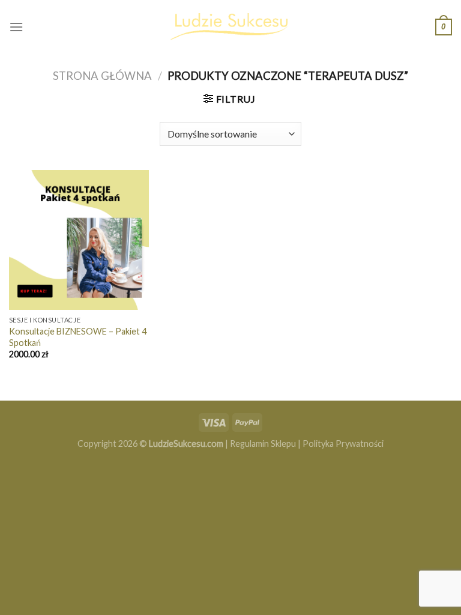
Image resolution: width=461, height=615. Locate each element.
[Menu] (16, 26)
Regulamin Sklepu (263, 443)
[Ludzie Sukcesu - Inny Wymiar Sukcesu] (230, 27)
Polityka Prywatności (343, 443)
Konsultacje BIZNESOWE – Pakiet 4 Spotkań (77, 337)
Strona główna (102, 75)
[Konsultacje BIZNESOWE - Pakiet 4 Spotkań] (79, 240)
